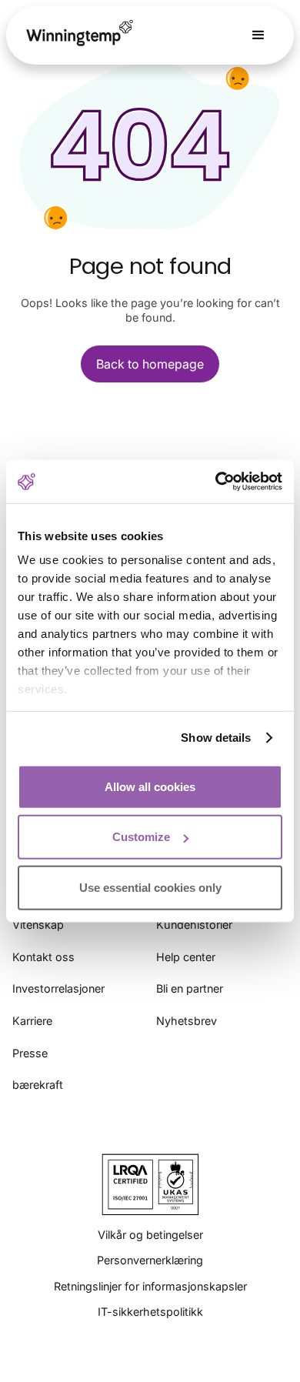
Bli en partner (189, 988)
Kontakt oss (43, 956)
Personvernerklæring (150, 1260)
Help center (185, 956)
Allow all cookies (150, 786)
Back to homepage (150, 364)
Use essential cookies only (150, 886)
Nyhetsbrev (186, 1020)
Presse (30, 1053)
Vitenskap (38, 924)
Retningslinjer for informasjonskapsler (150, 1286)
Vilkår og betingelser (150, 1234)
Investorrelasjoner (58, 988)
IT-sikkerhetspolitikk (150, 1311)
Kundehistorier (194, 924)
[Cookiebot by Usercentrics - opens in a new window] (215, 482)
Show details (216, 737)
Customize (141, 836)
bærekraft (37, 1084)
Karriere (32, 1020)
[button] (258, 35)
